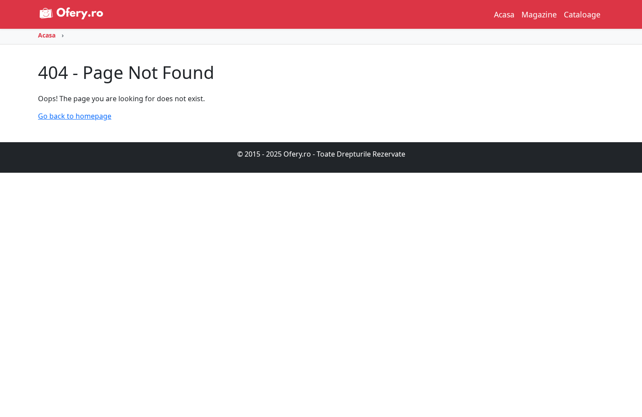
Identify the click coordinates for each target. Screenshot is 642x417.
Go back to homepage (74, 116)
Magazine (539, 14)
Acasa (504, 14)
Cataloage (582, 14)
